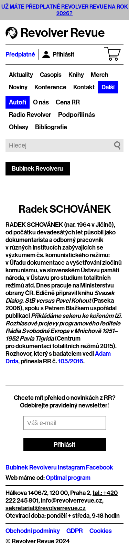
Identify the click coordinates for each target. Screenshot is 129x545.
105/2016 (70, 361)
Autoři (17, 102)
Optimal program (68, 478)
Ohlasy (18, 127)
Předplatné (20, 54)
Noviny (18, 87)
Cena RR (68, 102)
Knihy (76, 75)
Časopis (51, 75)
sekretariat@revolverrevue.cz (46, 508)
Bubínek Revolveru (37, 168)
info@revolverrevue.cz (71, 500)
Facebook (99, 467)
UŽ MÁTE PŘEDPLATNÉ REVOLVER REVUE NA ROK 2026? (64, 10)
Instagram (71, 467)
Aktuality (21, 75)
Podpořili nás (76, 115)
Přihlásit (63, 54)
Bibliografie (51, 127)
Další (108, 87)
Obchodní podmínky (33, 531)
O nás (41, 102)
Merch (99, 75)
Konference (50, 87)
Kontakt (84, 87)
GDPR (74, 531)
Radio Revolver (30, 115)
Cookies (100, 531)
